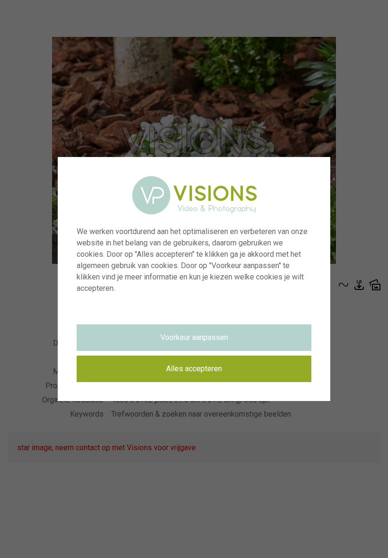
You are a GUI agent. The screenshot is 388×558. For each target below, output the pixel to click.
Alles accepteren (194, 368)
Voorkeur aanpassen (194, 337)
